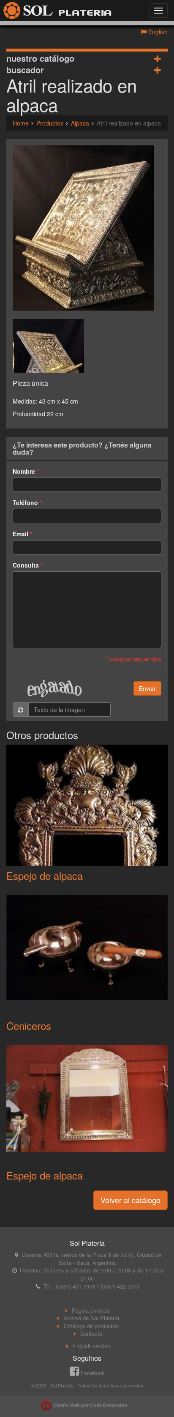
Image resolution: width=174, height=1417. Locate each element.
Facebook (92, 1373)
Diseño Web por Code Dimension (90, 1405)
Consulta (26, 565)
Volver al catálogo (130, 1199)
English (157, 31)
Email (20, 534)
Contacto (91, 1334)
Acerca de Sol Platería (91, 1318)
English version (91, 1346)
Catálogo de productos (91, 1326)
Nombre (24, 471)
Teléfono (25, 502)
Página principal (91, 1310)
